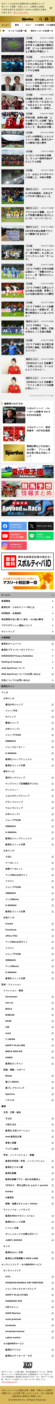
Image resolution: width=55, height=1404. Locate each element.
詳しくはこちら (21, 12)
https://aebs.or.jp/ (9, 1382)
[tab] (5, 25)
